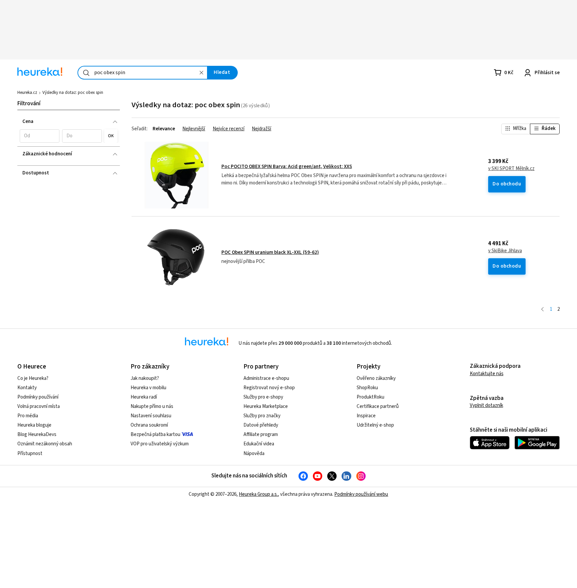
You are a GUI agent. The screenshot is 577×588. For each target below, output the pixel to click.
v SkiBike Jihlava (505, 251)
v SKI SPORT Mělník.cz (511, 168)
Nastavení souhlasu (151, 415)
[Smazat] (201, 73)
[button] (39, 136)
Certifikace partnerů (378, 406)
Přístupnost (29, 453)
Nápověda (253, 453)
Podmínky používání (37, 397)
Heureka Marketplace (265, 406)
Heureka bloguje (34, 425)
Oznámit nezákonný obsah (44, 443)
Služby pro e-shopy (263, 397)
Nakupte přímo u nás (152, 406)
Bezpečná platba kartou (155, 434)
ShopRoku (367, 387)
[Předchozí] (542, 309)
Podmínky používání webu (361, 494)
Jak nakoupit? (145, 378)
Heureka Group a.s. (258, 494)
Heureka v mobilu (148, 387)
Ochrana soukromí (149, 425)
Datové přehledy (260, 425)
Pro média (27, 415)
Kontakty (27, 387)
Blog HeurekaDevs (36, 434)
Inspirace (366, 415)
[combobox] (142, 73)
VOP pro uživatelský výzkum (160, 443)
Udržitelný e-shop (375, 425)
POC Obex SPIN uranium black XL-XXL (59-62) (270, 252)
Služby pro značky (261, 415)
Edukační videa (258, 443)
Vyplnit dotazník (486, 405)
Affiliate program (260, 434)
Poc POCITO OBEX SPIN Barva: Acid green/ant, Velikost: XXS (286, 166)
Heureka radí (144, 397)
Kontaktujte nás (487, 373)
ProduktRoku (370, 397)
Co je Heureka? (32, 378)
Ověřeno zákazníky (376, 378)
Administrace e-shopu (266, 378)
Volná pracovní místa (38, 406)
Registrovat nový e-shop (269, 387)
